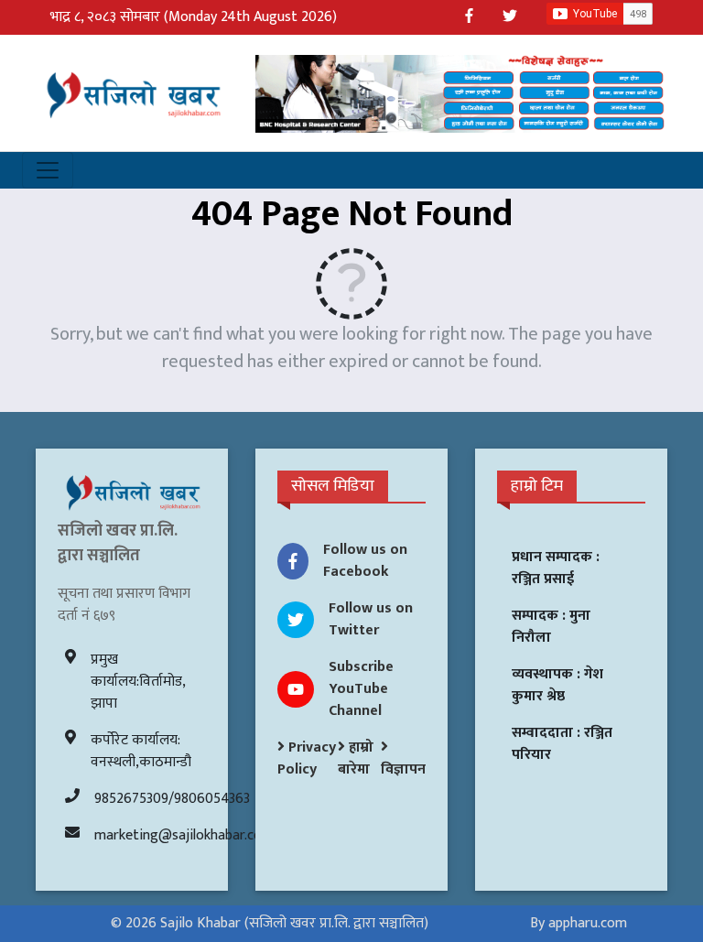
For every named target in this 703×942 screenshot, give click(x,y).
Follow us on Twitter (371, 619)
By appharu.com (578, 923)
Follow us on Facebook (365, 560)
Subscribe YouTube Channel (361, 689)
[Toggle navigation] (47, 170)
